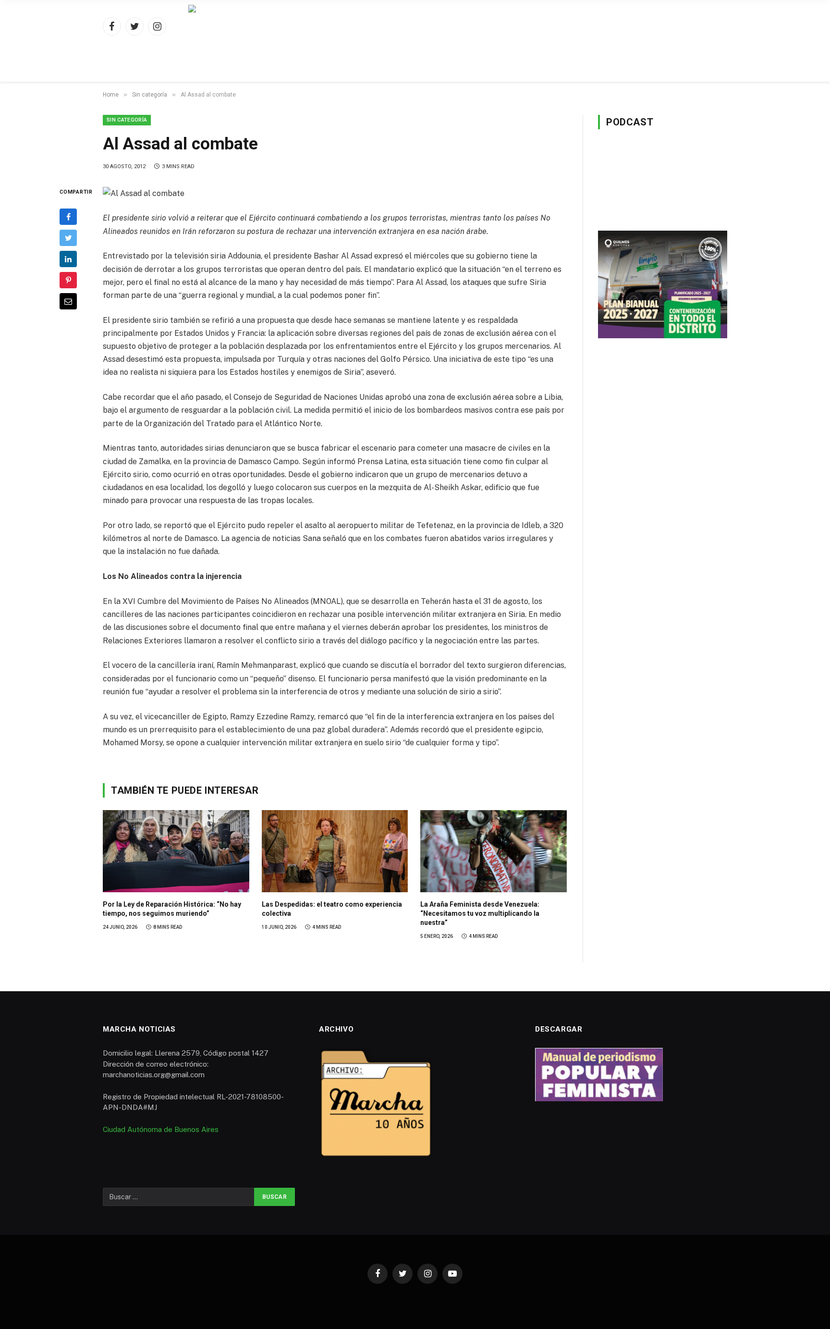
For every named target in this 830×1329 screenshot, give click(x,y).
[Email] (68, 301)
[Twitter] (68, 238)
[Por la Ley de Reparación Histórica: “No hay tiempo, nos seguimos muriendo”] (176, 851)
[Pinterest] (68, 280)
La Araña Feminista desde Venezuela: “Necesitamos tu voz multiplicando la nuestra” (479, 913)
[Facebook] (68, 217)
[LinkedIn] (68, 259)
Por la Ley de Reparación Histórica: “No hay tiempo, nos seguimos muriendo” (172, 908)
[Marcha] (415, 26)
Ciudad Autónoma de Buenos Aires (161, 1129)
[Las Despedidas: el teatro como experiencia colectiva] (335, 851)
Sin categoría (127, 120)
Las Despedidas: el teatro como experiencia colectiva (332, 908)
